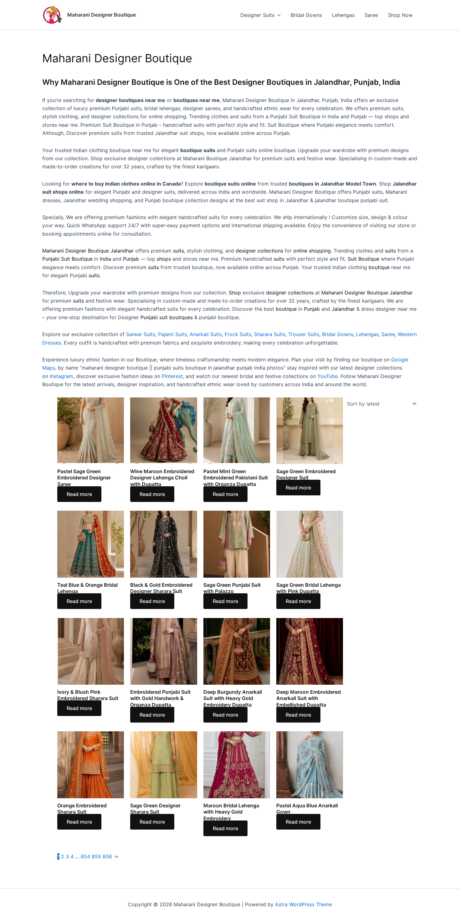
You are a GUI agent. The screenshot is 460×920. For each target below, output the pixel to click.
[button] (277, 15)
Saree (371, 15)
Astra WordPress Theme (303, 904)
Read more (79, 494)
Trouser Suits (303, 334)
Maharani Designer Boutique (101, 15)
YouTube (327, 376)
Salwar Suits (140, 334)
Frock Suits (238, 334)
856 (107, 856)
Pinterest (172, 376)
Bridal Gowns (306, 15)
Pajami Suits (172, 334)
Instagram (61, 376)
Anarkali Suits (206, 334)
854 (85, 856)
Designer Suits (257, 15)
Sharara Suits (269, 334)
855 (96, 856)
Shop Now (400, 15)
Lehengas (343, 15)
